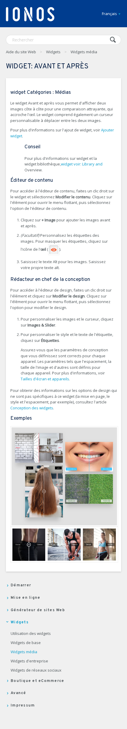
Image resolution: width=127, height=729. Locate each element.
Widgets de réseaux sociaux (36, 670)
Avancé (18, 693)
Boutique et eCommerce (37, 681)
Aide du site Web (21, 51)
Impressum (23, 705)
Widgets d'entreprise (29, 661)
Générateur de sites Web (38, 610)
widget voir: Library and (81, 164)
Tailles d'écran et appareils (45, 379)
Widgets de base (26, 643)
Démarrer (21, 585)
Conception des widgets (31, 408)
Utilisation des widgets (31, 633)
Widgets (53, 51)
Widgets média (84, 51)
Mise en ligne (25, 598)
